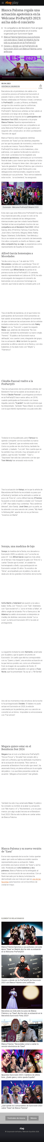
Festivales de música (16, 1118)
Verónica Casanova (10, 86)
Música (33, 1118)
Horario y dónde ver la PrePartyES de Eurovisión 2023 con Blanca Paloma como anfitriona (23, 49)
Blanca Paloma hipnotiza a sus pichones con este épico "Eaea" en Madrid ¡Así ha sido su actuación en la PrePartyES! (22, 40)
